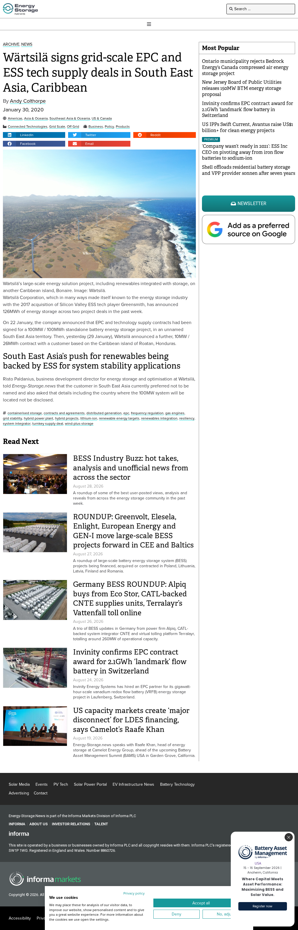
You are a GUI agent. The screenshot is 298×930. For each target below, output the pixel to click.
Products (123, 127)
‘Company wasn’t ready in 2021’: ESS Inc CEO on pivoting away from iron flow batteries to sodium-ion (245, 152)
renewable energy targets (119, 418)
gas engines (175, 413)
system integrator (17, 424)
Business (95, 127)
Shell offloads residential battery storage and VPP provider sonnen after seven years (248, 170)
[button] (34, 135)
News (26, 44)
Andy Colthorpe (28, 101)
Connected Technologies (27, 127)
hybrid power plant (38, 418)
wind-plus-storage (79, 424)
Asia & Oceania (36, 118)
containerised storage (25, 413)
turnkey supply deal (47, 424)
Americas (15, 118)
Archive (11, 44)
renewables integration (159, 418)
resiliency (186, 418)
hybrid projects (67, 418)
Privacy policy (134, 893)
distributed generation (104, 413)
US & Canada (102, 118)
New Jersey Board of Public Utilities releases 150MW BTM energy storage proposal (241, 88)
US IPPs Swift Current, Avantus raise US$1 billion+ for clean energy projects (247, 127)
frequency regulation (147, 413)
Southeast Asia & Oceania (69, 118)
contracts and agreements (64, 413)
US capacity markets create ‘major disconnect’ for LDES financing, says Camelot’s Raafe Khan (131, 720)
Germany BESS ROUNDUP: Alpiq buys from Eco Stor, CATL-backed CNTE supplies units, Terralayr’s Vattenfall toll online (130, 598)
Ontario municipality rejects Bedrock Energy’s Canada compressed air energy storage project (245, 67)
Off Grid (73, 127)
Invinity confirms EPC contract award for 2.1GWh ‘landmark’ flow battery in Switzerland (130, 661)
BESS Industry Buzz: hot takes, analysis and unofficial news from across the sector (130, 468)
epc (126, 413)
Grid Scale (57, 127)
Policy (109, 127)
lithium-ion (88, 418)
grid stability (12, 418)
